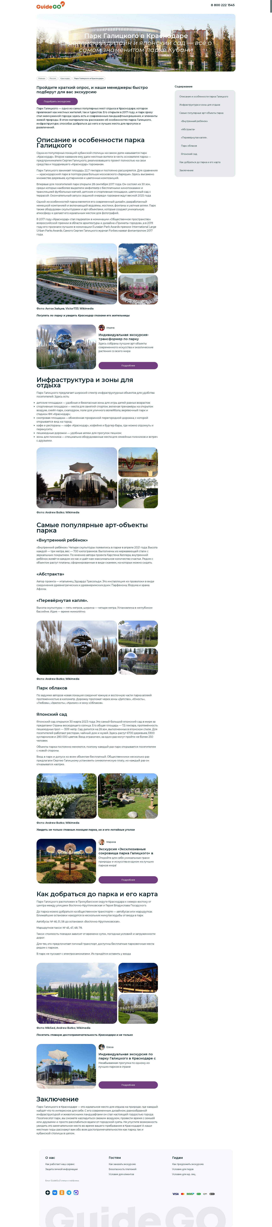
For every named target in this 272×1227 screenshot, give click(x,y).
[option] (203, 96)
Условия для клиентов (121, 1174)
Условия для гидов (182, 1169)
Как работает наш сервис (60, 1164)
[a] (57, 101)
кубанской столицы (91, 152)
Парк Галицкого (47, 392)
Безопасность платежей (122, 1169)
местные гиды (46, 1129)
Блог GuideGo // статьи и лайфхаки (62, 1180)
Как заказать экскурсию (122, 1164)
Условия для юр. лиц (183, 1174)
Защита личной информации (61, 1169)
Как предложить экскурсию (188, 1164)
